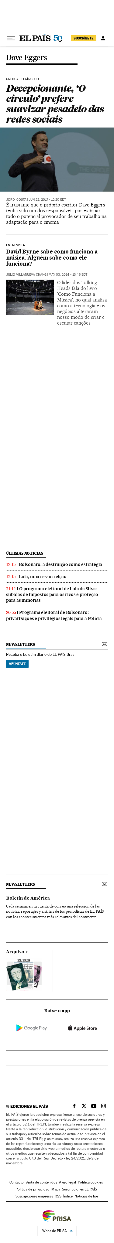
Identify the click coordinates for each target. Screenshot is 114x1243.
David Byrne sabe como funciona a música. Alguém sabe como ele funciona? (52, 258)
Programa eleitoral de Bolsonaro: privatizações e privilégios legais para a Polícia (54, 615)
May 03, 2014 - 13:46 (68, 275)
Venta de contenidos (41, 1182)
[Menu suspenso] (11, 38)
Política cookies (90, 1182)
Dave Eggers (26, 58)
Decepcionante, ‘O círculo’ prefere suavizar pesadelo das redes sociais (55, 103)
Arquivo (15, 952)
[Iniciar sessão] (103, 38)
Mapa (55, 1189)
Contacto (16, 1182)
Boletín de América (28, 898)
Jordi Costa (16, 200)
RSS (58, 1196)
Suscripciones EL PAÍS (79, 1189)
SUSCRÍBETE (84, 38)
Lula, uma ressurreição (43, 576)
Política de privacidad (33, 1189)
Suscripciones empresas (34, 1196)
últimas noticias (24, 553)
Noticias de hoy (86, 1196)
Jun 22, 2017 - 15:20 (47, 200)
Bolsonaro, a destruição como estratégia (60, 564)
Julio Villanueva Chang (26, 275)
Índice (68, 1196)
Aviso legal (67, 1182)
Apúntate (17, 664)
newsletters (20, 644)
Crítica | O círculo (22, 79)
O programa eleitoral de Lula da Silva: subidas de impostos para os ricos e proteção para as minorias (52, 594)
